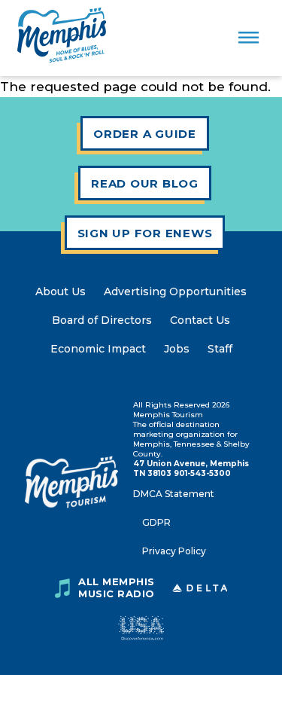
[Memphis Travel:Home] (61, 38)
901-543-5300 (202, 473)
